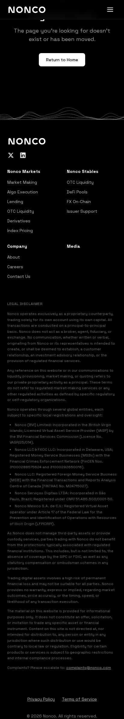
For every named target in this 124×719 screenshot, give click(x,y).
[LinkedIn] (22, 155)
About (13, 257)
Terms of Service (79, 699)
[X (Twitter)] (10, 155)
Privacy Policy (41, 699)
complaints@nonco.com (88, 667)
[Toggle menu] (110, 9)
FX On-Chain (79, 201)
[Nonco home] (27, 9)
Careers (15, 266)
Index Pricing (20, 230)
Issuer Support (82, 211)
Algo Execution (22, 192)
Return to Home (62, 59)
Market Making (22, 182)
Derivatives (18, 221)
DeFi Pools (77, 192)
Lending (15, 201)
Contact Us (18, 276)
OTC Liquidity (20, 211)
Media (73, 246)
